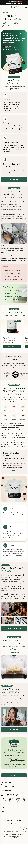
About (3, 811)
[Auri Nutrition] (14, 7)
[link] (14, 179)
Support (3, 815)
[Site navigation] (2, 7)
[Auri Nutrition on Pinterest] (14, 794)
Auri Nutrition (16, 823)
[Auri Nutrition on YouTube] (8, 794)
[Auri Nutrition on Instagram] (2, 794)
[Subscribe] (25, 790)
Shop (2, 807)
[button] (11, 326)
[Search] (23, 7)
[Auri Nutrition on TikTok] (17, 794)
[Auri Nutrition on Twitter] (11, 794)
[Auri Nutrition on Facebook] (5, 794)
